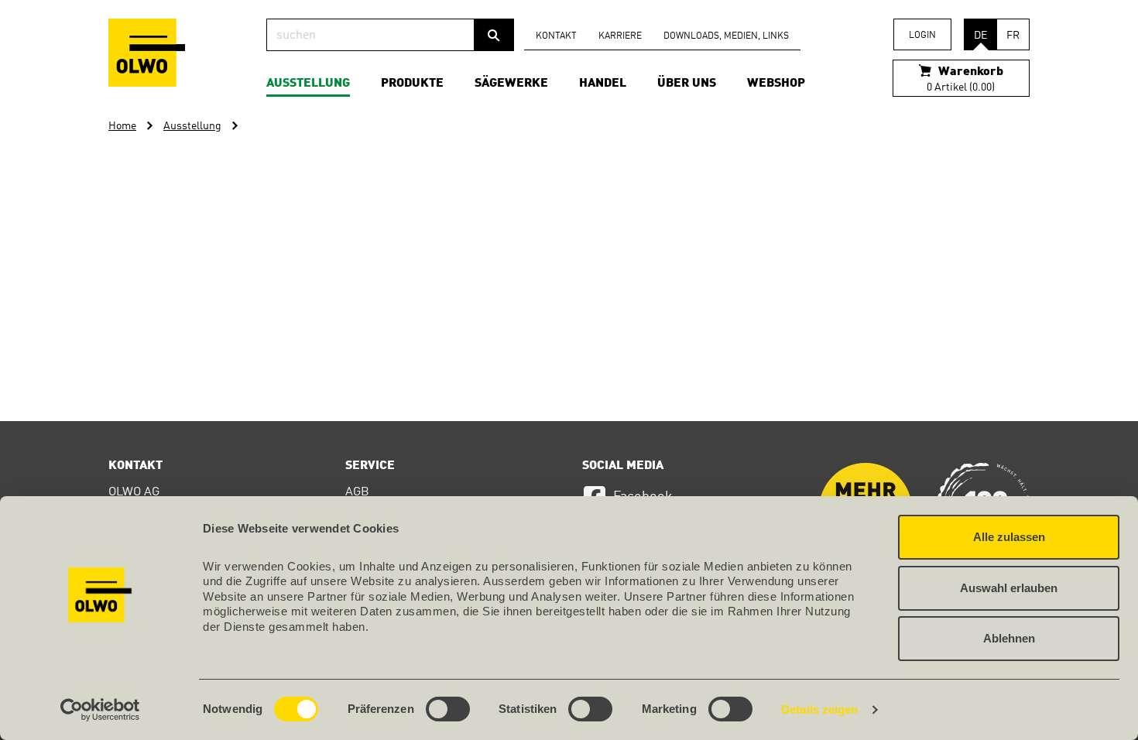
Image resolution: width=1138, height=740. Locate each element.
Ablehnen (1009, 638)
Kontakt (556, 36)
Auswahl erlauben (1008, 587)
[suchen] (494, 35)
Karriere (620, 36)
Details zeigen (819, 709)
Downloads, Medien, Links (726, 36)
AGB (357, 492)
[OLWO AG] (146, 53)
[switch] (448, 709)
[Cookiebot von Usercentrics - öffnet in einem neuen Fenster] (100, 709)
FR (1013, 35)
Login (922, 35)
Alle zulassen (1009, 536)
